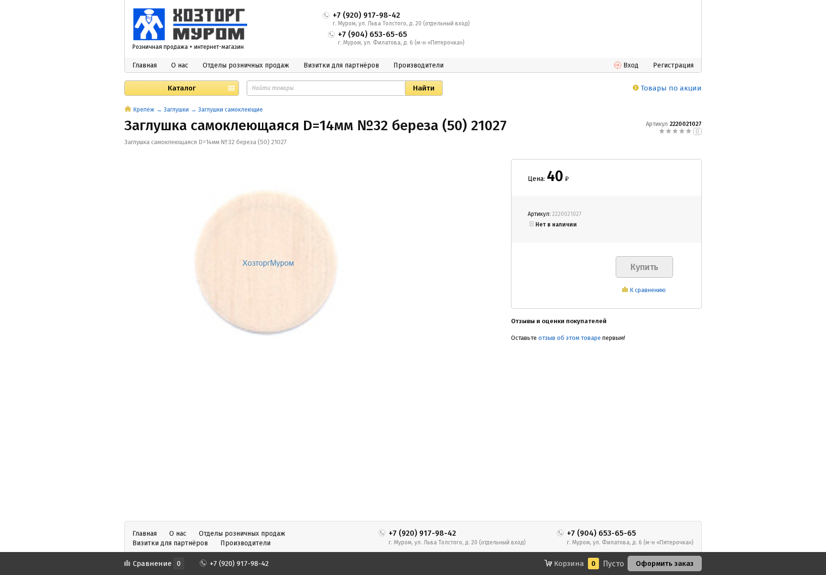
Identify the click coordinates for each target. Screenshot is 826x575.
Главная (144, 65)
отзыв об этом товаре (569, 337)
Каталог (182, 88)
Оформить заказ (665, 563)
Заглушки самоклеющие (230, 109)
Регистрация (673, 65)
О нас (179, 65)
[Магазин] (127, 109)
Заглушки (176, 109)
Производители (418, 65)
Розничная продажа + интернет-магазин (188, 47)
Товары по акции (670, 88)
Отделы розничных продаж (246, 65)
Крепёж (143, 109)
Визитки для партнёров (341, 65)
